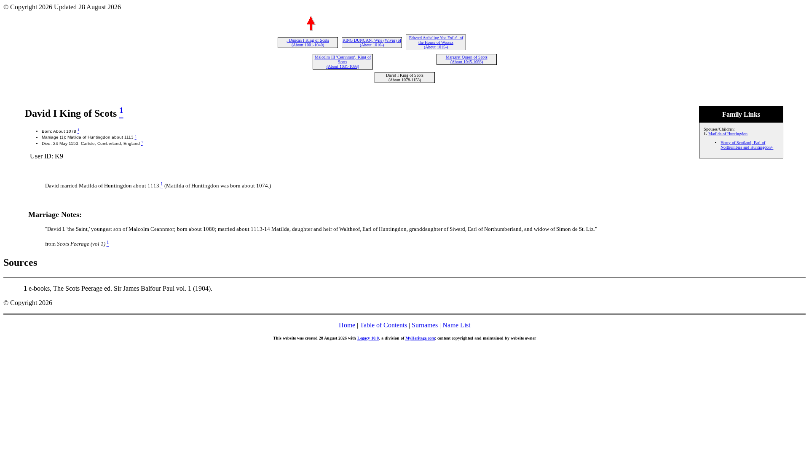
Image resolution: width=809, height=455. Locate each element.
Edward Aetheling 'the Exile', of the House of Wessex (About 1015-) (436, 42)
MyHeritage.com (420, 338)
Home (347, 325)
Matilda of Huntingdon (727, 133)
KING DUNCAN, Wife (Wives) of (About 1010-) (372, 42)
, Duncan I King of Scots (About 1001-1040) (308, 42)
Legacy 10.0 (368, 338)
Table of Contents (383, 325)
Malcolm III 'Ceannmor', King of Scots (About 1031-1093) (343, 62)
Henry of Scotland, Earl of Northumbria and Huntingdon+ (747, 145)
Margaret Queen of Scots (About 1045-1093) (467, 59)
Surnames (425, 325)
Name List (456, 325)
